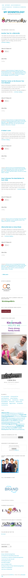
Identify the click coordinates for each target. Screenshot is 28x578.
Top (2, 576)
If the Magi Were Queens (6, 560)
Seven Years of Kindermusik (6, 569)
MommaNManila (4, 401)
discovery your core (6, 74)
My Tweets (3, 534)
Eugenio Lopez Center (9, 123)
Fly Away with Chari (14, 396)
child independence (17, 416)
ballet (18, 413)
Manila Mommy (15, 399)
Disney (8, 418)
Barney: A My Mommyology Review (8, 554)
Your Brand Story (4, 405)
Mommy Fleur (11, 401)
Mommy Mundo (9, 422)
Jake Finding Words (5, 398)
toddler (15, 428)
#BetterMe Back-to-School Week (11, 227)
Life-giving (22, 74)
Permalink (16, 75)
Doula (16, 418)
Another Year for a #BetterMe (10, 33)
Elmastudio (23, 574)
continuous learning (18, 267)
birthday (7, 415)
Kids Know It (17, 74)
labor (12, 420)
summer (3, 427)
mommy (3, 422)
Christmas (23, 416)
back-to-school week (17, 266)
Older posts (4, 274)
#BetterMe (17, 72)
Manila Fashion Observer (6, 399)
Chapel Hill (22, 415)
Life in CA (20, 70)
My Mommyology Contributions (19, 7)
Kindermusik (4, 420)
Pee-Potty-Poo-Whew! (5, 562)
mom (21, 420)
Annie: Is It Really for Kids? (6, 564)
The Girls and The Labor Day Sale (7, 559)
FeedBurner (16, 450)
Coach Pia (15, 122)
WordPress (12, 574)
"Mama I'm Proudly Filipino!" (6, 567)
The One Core (11, 75)
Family (22, 418)
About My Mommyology (16, 5)
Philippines (3, 426)
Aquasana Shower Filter (15, 170)
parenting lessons (21, 424)
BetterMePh (21, 72)
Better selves (7, 267)
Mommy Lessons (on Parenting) (12, 167)
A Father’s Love (6, 130)
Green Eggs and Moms (8, 419)
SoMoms (15, 171)
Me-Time (18, 420)
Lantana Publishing (13, 398)
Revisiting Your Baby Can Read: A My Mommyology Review (12, 565)
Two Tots (11, 429)
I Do (14, 123)
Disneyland (12, 418)
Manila (15, 420)
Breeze (17, 414)
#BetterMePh (7, 5)
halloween (15, 419)
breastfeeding (13, 415)
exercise (19, 418)
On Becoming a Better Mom (6, 72)
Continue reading (6, 42)
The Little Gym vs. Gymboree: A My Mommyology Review (12, 557)
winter (16, 429)
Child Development (7, 416)
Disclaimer (4, 9)
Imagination (20, 419)
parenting (14, 424)
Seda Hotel (12, 171)
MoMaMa (21, 399)
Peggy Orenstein (12, 403)
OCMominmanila (4, 403)
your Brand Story (20, 429)
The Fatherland (20, 403)
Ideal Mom (17, 220)
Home (3, 5)
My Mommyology (14, 12)
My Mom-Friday (19, 401)
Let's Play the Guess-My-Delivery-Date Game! (10, 555)
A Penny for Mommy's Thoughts (12, 70)
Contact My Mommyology (7, 7)
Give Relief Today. (6, 311)
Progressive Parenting (11, 426)
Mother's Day (21, 220)
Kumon (9, 420)
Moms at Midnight (4, 75)
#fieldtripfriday (12, 413)
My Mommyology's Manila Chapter (18, 71)
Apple (16, 413)
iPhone (23, 419)
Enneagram (13, 74)
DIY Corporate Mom (5, 396)
